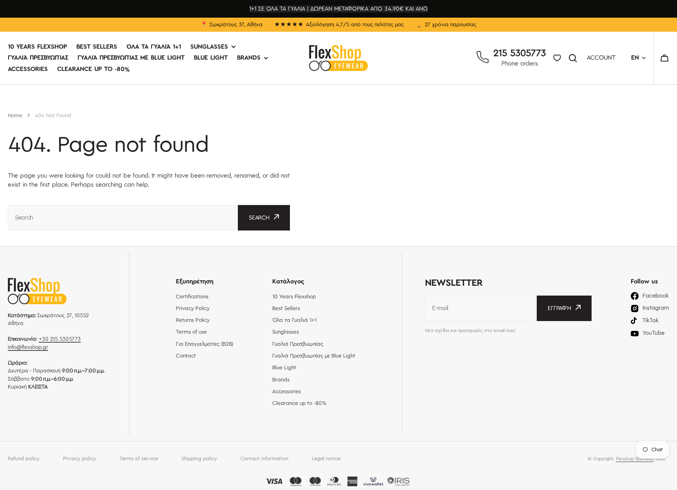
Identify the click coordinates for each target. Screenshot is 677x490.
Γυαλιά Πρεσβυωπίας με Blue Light (131, 58)
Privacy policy (79, 459)
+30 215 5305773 (60, 339)
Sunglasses (209, 47)
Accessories (28, 69)
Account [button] (601, 58)
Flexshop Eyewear (634, 459)
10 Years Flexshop (37, 47)
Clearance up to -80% (93, 69)
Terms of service (138, 459)
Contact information (264, 459)
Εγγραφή (559, 308)
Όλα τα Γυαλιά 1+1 (154, 47)
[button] (664, 58)
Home (15, 116)
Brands (249, 58)
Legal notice (326, 459)
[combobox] (122, 217)
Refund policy (24, 459)
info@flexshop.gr (28, 347)
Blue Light (211, 58)
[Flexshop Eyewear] (338, 58)
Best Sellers (96, 47)
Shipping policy (199, 459)
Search (574, 58)
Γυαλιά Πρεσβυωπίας (38, 58)
